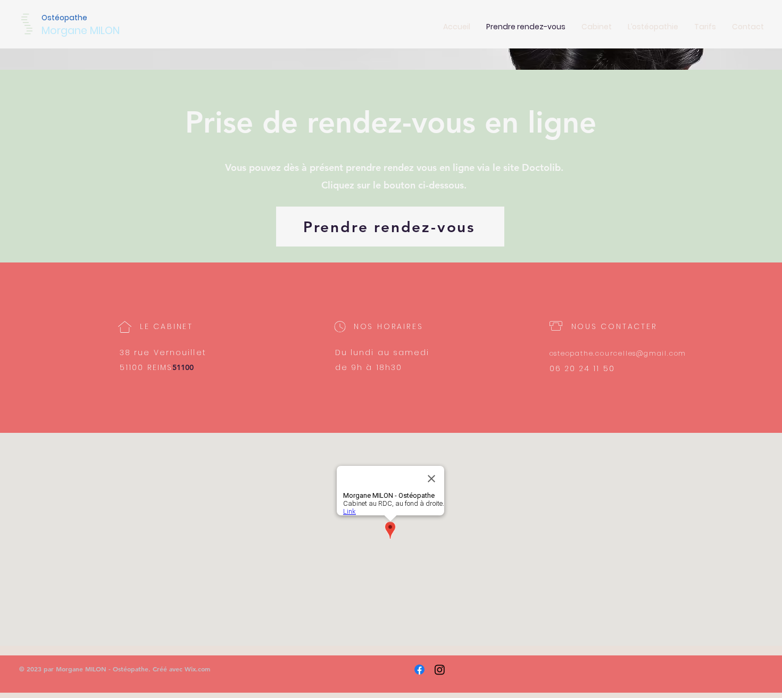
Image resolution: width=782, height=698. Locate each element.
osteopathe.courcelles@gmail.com (618, 353)
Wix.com (197, 668)
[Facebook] (419, 669)
